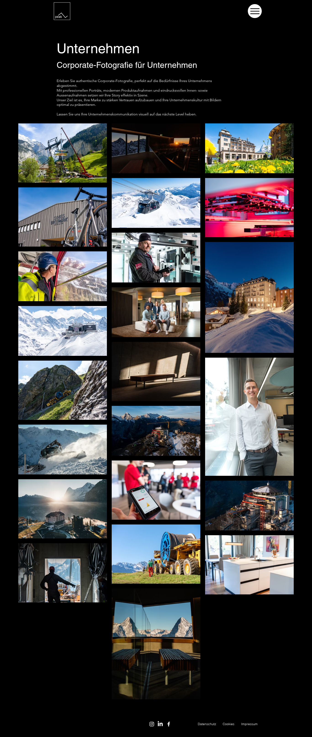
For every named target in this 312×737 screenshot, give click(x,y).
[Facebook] (169, 724)
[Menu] (255, 11)
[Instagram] (152, 724)
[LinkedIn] (160, 724)
